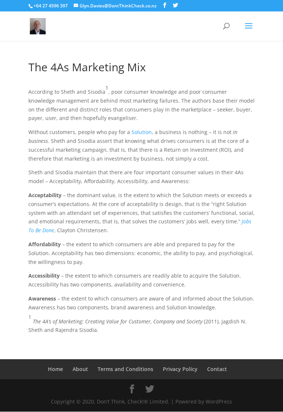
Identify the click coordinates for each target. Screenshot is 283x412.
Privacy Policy (180, 368)
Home (55, 368)
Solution (142, 131)
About (80, 368)
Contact (217, 368)
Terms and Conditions (125, 368)
